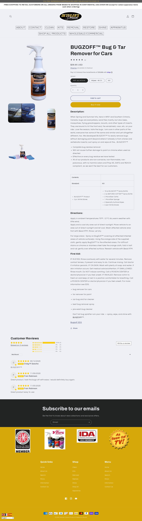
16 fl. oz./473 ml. (79, 80)
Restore (75, 479)
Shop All (75, 487)
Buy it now (95, 105)
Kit (109, 80)
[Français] (7, 514)
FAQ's (42, 479)
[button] (10, 16)
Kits (73, 471)
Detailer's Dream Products (67, 517)
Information (44, 483)
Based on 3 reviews (19, 345)
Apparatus (76, 491)
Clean (74, 467)
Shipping (73, 68)
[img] (24, 361)
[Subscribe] (88, 422)
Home (42, 467)
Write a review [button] (123, 343)
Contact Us (44, 487)
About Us (43, 471)
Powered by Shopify (81, 517)
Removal (75, 475)
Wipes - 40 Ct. (96, 80)
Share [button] (75, 328)
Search (43, 475)
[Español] (10, 514)
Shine (74, 483)
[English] (3, 514)
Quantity (73, 85)
